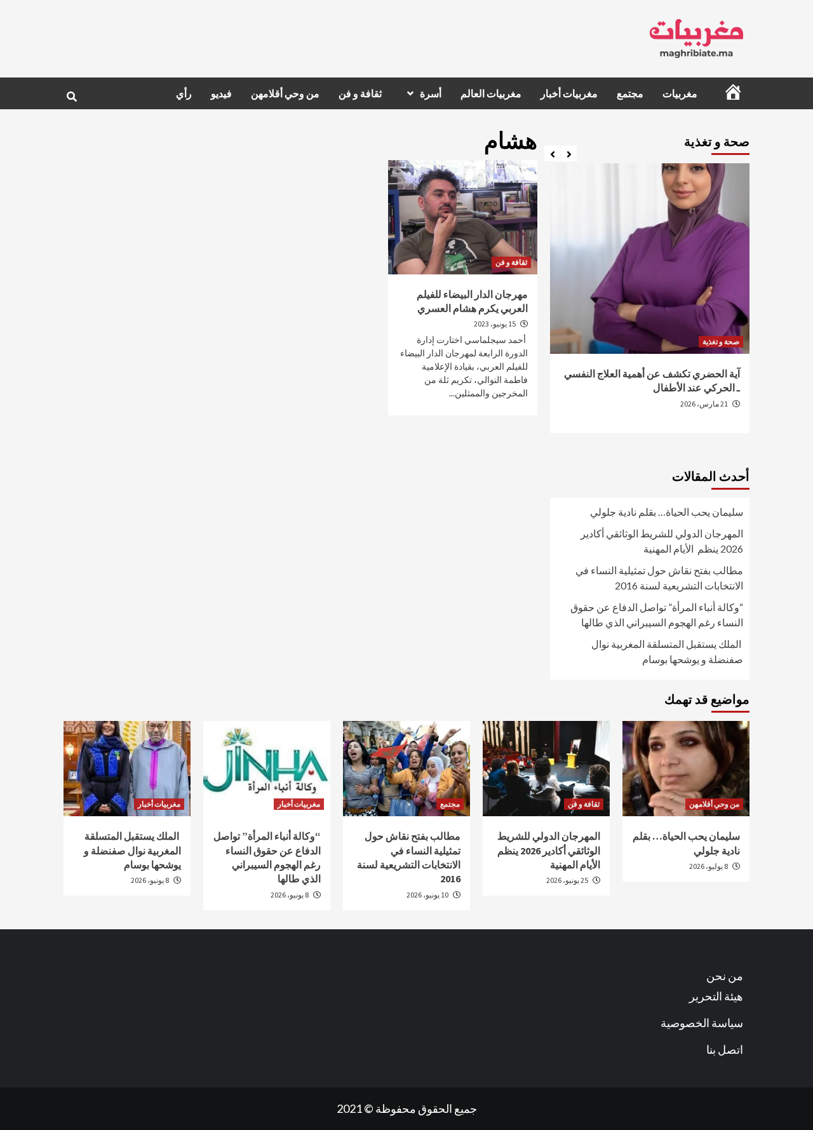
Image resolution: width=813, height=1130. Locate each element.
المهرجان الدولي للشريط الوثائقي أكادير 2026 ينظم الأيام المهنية (662, 541)
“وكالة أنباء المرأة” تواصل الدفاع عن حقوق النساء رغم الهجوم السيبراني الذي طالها (656, 614)
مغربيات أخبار (569, 93)
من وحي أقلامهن (285, 93)
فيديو (221, 93)
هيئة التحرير (716, 996)
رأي (184, 93)
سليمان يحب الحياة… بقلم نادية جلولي (666, 512)
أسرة (430, 93)
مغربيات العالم (490, 93)
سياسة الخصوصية (702, 1023)
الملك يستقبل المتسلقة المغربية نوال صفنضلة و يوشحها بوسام (667, 651)
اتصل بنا (724, 1049)
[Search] (71, 96)
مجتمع (630, 93)
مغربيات (679, 93)
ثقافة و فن (360, 93)
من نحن (724, 976)
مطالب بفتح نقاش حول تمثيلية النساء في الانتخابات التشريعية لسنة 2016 (659, 577)
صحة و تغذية (720, 341)
